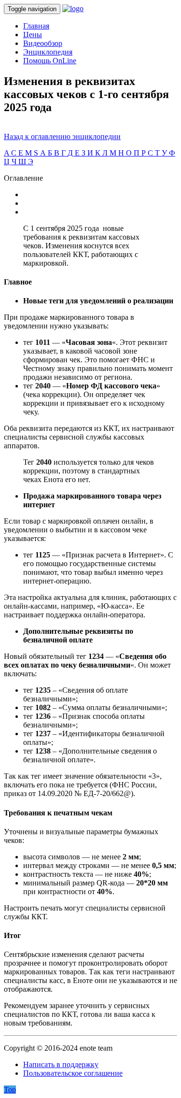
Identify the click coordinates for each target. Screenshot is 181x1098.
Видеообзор (42, 43)
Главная (36, 26)
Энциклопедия (47, 52)
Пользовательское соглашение (73, 1073)
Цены (32, 34)
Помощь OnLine (49, 61)
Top (10, 1089)
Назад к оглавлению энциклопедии (62, 136)
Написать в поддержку (60, 1064)
